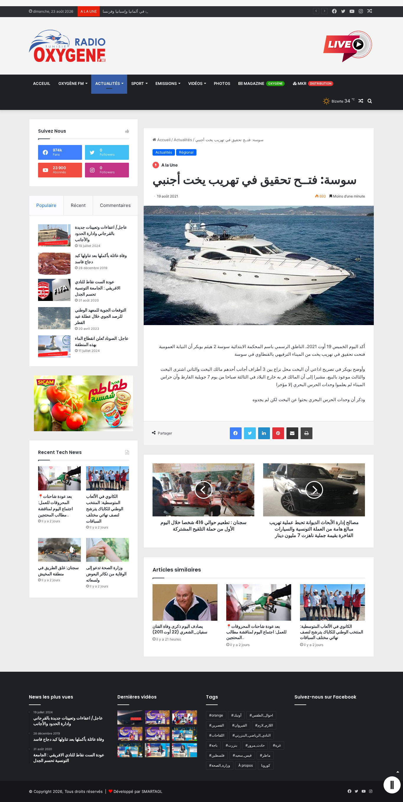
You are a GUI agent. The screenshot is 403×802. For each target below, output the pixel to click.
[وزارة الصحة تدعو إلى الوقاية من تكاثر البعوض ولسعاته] (107, 550)
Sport (137, 83)
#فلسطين (217, 755)
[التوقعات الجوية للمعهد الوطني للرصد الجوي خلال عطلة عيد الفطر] (54, 318)
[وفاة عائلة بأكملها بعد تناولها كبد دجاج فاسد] (54, 264)
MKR (314, 83)
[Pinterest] (278, 433)
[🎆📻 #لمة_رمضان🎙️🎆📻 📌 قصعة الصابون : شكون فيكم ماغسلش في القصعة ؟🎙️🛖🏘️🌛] (184, 717)
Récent (78, 205)
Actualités (107, 83)
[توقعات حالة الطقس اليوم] (129, 734)
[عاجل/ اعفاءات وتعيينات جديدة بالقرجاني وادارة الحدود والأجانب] (54, 235)
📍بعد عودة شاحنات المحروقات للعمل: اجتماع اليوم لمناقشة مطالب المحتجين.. (256, 631)
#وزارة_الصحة (219, 765)
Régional (186, 152)
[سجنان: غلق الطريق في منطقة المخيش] (59, 550)
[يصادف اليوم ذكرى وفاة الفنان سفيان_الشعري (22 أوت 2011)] (185, 602)
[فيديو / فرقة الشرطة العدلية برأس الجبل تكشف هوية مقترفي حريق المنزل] (129, 717)
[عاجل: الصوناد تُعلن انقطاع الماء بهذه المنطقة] (54, 346)
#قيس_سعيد (242, 755)
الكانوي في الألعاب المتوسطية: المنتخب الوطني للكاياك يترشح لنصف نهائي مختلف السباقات (331, 631)
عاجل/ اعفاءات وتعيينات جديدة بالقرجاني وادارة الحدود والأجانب (101, 233)
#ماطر (265, 755)
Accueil (163, 139)
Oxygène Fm (71, 83)
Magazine (263, 83)
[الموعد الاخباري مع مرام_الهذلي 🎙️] (157, 734)
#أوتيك (236, 715)
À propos (245, 765)
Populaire (46, 205)
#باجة (213, 745)
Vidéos (195, 83)
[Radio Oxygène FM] (68, 46)
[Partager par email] (292, 433)
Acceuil (41, 83)
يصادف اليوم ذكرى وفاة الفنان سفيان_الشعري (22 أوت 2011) (180, 629)
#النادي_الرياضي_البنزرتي (251, 735)
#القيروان (239, 725)
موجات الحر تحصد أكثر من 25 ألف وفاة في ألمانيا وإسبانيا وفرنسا (156, 11)
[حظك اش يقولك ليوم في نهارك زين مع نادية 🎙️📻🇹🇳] (129, 750)
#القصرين (216, 725)
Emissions (166, 83)
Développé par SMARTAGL (138, 791)
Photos (222, 83)
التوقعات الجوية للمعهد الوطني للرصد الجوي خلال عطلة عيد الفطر (100, 316)
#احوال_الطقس (261, 715)
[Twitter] (250, 433)
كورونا (265, 765)
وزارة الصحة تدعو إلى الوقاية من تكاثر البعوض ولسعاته (106, 574)
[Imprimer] (306, 433)
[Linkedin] (264, 433)
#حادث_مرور (255, 745)
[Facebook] (236, 433)
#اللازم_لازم (264, 725)
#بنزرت (231, 745)
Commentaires (115, 205)
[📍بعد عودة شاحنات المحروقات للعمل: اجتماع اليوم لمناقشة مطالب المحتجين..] (258, 602)
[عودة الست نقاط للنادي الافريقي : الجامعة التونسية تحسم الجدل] (54, 290)
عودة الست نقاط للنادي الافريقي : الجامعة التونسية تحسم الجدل (97, 288)
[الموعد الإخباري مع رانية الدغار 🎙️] (157, 717)
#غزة (277, 745)
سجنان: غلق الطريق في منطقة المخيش (58, 571)
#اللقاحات (216, 735)
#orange (216, 715)
